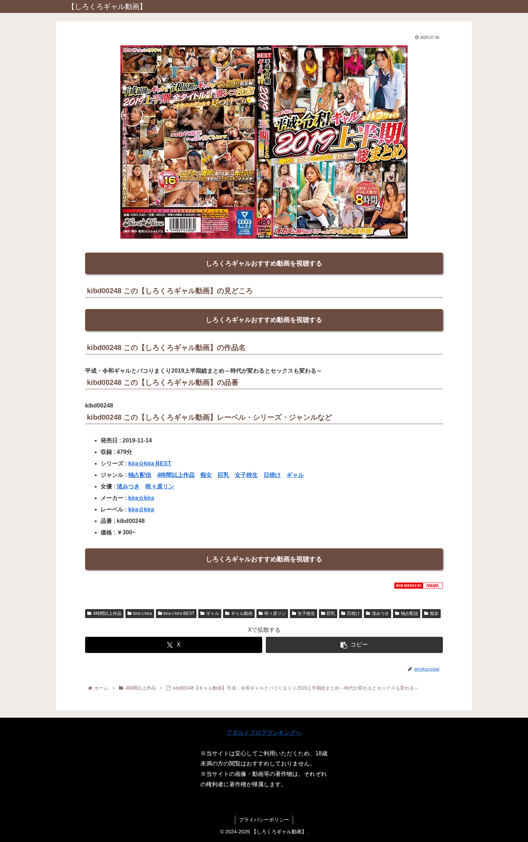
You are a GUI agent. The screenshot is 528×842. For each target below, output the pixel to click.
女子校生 (246, 475)
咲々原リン (159, 486)
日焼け (272, 475)
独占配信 (139, 475)
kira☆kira (141, 498)
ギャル (295, 475)
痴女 (206, 475)
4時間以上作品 (176, 475)
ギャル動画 (242, 613)
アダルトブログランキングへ (264, 733)
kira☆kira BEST (149, 463)
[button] (354, 645)
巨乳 (223, 475)
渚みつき (128, 486)
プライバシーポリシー (264, 820)
